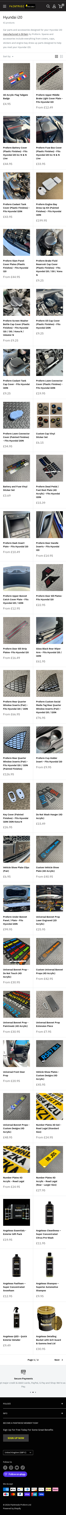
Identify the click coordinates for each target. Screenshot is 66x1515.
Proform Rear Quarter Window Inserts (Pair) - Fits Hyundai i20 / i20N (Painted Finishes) (15, 763)
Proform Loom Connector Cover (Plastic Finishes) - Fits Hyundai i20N (49, 384)
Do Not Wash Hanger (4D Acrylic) (49, 816)
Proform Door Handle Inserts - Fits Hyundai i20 (47, 547)
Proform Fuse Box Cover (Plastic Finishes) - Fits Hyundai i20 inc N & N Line (49, 153)
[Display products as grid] (56, 56)
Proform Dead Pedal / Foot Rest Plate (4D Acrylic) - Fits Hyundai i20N (48, 492)
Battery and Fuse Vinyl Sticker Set (15, 488)
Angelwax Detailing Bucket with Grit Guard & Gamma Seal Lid (48, 1340)
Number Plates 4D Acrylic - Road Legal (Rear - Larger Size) (46, 1181)
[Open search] (48, 6)
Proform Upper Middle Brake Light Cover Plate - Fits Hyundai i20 (49, 98)
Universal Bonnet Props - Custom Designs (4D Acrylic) (16, 1128)
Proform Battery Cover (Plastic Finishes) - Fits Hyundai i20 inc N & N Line (15, 153)
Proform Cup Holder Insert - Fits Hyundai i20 (49, 760)
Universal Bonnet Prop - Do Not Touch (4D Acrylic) (15, 973)
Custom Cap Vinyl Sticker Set (45, 435)
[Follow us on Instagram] (11, 1467)
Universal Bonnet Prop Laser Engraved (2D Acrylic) (48, 920)
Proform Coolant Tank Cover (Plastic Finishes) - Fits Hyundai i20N (16, 208)
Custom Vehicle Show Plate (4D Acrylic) (47, 869)
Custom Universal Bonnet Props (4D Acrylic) (49, 971)
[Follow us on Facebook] (5, 1467)
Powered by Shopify (12, 1508)
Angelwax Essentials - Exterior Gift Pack (14, 1232)
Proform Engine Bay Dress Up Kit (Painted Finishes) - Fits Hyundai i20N (48, 209)
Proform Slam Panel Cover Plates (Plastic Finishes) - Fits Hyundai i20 (15, 266)
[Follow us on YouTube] (17, 1467)
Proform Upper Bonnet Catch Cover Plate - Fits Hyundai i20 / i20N (15, 599)
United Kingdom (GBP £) (15, 1452)
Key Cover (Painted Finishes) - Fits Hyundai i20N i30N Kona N (15, 818)
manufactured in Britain (15, 34)
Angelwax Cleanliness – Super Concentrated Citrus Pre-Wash (48, 1234)
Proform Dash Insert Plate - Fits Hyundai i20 (15, 545)
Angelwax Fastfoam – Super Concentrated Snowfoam (14, 1287)
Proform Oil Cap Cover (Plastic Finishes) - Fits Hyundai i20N (48, 324)
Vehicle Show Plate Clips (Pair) (16, 869)
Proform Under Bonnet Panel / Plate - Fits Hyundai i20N (15, 920)
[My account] (54, 6)
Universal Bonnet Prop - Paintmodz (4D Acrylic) (15, 1024)
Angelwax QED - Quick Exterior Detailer (15, 1338)
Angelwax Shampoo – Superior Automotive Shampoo (47, 1287)
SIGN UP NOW (16, 1438)
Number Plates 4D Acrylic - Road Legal (13, 1179)
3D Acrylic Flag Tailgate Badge (15, 96)
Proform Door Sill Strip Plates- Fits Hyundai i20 (16, 650)
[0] (60, 6)
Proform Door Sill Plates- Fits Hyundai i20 (49, 597)
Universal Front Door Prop (14, 1073)
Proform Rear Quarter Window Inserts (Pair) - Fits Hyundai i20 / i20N (15, 705)
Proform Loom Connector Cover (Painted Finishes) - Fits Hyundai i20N (16, 437)
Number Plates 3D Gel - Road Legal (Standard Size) (48, 1128)
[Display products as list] (61, 56)
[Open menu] (4, 6)
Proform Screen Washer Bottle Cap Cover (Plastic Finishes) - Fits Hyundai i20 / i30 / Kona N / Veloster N (16, 327)
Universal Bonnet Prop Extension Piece (48, 1024)
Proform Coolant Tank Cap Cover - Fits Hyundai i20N (16, 384)
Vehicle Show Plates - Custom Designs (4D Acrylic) (47, 1075)
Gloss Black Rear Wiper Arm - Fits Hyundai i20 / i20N (49, 652)
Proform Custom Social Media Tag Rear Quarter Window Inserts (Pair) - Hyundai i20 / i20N (48, 707)
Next (57, 1359)
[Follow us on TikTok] (23, 1467)
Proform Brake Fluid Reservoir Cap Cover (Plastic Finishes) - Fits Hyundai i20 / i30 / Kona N (49, 267)
